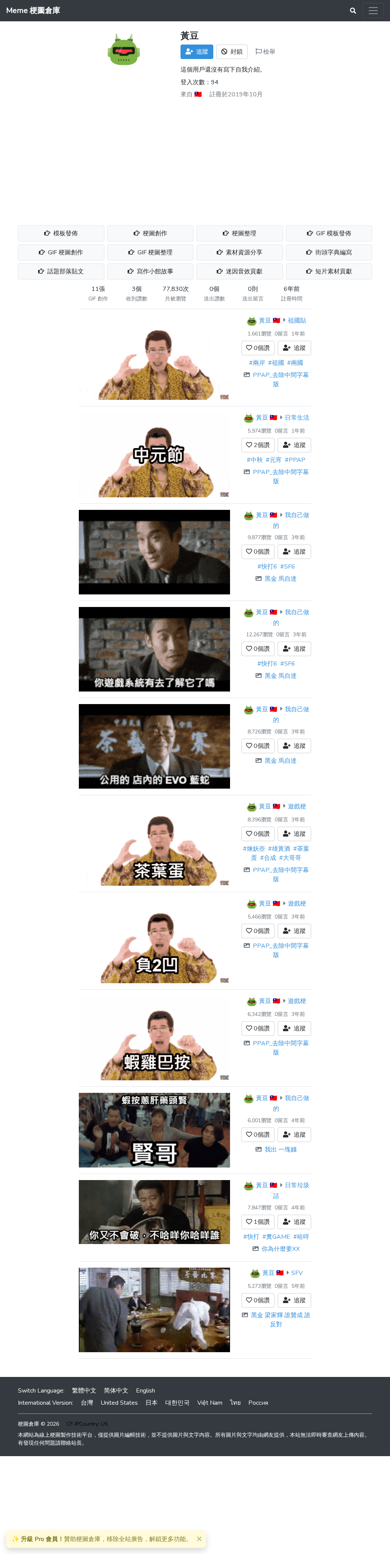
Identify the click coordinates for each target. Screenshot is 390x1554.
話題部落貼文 (65, 271)
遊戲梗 (297, 806)
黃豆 (265, 320)
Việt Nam (209, 1403)
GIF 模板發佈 (333, 233)
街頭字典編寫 (333, 252)
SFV (297, 1273)
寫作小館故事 (154, 271)
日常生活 (297, 418)
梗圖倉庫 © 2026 (38, 1424)
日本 (151, 1403)
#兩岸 (257, 363)
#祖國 (276, 363)
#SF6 (287, 566)
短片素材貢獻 (333, 271)
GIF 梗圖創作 (64, 252)
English (145, 1390)
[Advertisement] (195, 159)
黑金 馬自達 (281, 579)
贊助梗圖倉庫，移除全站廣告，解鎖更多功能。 (102, 1539)
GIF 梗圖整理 (154, 252)
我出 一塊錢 (281, 1149)
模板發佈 (65, 233)
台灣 (87, 1403)
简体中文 (116, 1390)
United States (119, 1403)
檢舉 (268, 52)
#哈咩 (301, 1237)
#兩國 (295, 363)
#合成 (268, 858)
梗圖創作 (154, 233)
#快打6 (267, 566)
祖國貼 (297, 320)
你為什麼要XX (281, 1249)
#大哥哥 (290, 858)
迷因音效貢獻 (243, 271)
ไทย (235, 1403)
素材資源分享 (243, 252)
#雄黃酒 (279, 849)
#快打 (251, 1237)
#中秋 (255, 460)
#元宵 (274, 460)
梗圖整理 (243, 233)
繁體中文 (84, 1390)
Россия (258, 1403)
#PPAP (295, 460)
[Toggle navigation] (373, 10)
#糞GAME (276, 1237)
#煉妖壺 (254, 849)
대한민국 (177, 1403)
